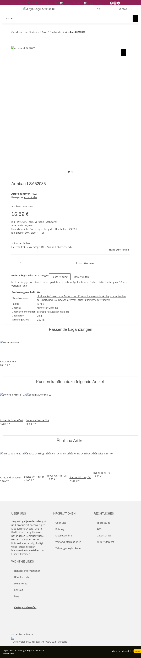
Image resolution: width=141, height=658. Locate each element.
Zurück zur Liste (19, 31)
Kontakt (18, 590)
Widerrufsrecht (105, 542)
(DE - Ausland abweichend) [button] (56, 247)
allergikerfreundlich (48, 311)
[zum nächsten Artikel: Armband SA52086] (94, 32)
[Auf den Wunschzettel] (123, 52)
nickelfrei (64, 311)
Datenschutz (104, 535)
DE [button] (98, 9)
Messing (53, 307)
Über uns (60, 522)
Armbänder (30, 197)
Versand (40, 221)
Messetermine (63, 535)
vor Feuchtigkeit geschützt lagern (91, 299)
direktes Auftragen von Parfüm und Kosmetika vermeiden (70, 296)
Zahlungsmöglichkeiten (68, 548)
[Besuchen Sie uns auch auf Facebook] (14, 616)
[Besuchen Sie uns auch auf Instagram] (14, 624)
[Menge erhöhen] (65, 262)
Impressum (103, 522)
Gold (39, 315)
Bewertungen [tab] (81, 276)
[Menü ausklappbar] (15, 9)
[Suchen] (135, 18)
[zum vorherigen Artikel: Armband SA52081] (88, 32)
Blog (16, 596)
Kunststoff (42, 307)
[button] (107, 9)
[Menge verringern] (14, 262)
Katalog (59, 529)
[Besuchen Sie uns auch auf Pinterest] (14, 620)
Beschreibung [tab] (60, 276)
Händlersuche (22, 577)
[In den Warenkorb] (14, 44)
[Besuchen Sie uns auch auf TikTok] (14, 628)
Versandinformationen (68, 542)
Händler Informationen (27, 570)
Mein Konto (20, 583)
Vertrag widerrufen (25, 607)
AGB (99, 529)
